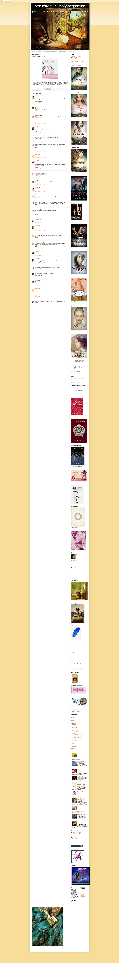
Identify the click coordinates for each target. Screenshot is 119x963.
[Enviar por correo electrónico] (46, 89)
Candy (36, 251)
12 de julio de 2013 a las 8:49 (40, 255)
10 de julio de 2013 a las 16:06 (40, 216)
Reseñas (33, 51)
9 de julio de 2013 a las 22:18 (40, 102)
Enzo (36, 180)
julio (74, 733)
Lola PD (36, 280)
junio (74, 739)
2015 (73, 721)
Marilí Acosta (37, 209)
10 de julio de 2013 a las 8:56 (40, 197)
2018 (73, 717)
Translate (79, 711)
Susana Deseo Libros (39, 242)
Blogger (65, 948)
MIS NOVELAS (39, 51)
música (73, 836)
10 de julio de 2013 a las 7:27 (40, 184)
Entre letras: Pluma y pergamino (58, 6)
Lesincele (36, 187)
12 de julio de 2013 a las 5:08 (40, 248)
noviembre (75, 727)
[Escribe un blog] (47, 89)
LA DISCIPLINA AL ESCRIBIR (78, 734)
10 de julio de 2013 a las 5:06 (40, 139)
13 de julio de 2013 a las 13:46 (40, 268)
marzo (74, 743)
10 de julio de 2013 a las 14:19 (40, 205)
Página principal (71, 51)
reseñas (73, 58)
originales (74, 838)
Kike (36, 126)
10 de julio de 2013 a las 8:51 (40, 191)
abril (74, 742)
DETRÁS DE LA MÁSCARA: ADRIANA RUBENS (82, 769)
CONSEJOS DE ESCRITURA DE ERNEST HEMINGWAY (81, 807)
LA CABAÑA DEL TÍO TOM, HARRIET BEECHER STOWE (81, 754)
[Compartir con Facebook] (49, 89)
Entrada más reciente (36, 308)
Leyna (36, 272)
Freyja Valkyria (37, 160)
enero (74, 746)
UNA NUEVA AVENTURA (77, 737)
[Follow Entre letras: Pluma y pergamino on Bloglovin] (76, 669)
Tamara (36, 265)
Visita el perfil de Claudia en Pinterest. (77, 378)
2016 (73, 720)
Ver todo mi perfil (74, 560)
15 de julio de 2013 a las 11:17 (40, 285)
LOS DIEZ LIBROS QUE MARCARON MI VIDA (81, 799)
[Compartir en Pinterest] (50, 89)
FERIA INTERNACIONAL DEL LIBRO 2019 (81, 762)
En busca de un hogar (61, 51)
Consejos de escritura (76, 56)
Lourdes (36, 258)
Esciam (36, 95)
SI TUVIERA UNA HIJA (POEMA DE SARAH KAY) (81, 792)
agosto (74, 731)
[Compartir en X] (48, 89)
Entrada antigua (64, 308)
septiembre (75, 730)
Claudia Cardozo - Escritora (75, 371)
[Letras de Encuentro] (75, 382)
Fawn (36, 143)
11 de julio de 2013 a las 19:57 (40, 238)
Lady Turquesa (37, 115)
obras (73, 837)
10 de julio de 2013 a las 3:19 (40, 132)
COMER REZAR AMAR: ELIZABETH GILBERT (81, 784)
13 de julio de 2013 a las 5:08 (40, 262)
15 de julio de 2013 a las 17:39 (40, 296)
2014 (73, 723)
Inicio (51, 308)
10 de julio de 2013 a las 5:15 (40, 151)
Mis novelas (37, 90)
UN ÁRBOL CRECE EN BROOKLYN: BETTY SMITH (82, 777)
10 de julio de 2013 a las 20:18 (40, 230)
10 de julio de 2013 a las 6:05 (40, 168)
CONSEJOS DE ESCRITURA (50, 51)
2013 (73, 724)
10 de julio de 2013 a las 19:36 (40, 222)
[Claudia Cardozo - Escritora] (71, 372)
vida (73, 841)
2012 (73, 748)
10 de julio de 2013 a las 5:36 (40, 157)
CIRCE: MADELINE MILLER (82, 821)
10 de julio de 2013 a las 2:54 (40, 123)
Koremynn (37, 225)
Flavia (36, 194)
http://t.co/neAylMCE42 (77, 364)
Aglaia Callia (79, 554)
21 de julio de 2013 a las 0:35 (40, 303)
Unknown (36, 154)
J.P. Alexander (37, 219)
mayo (74, 740)
